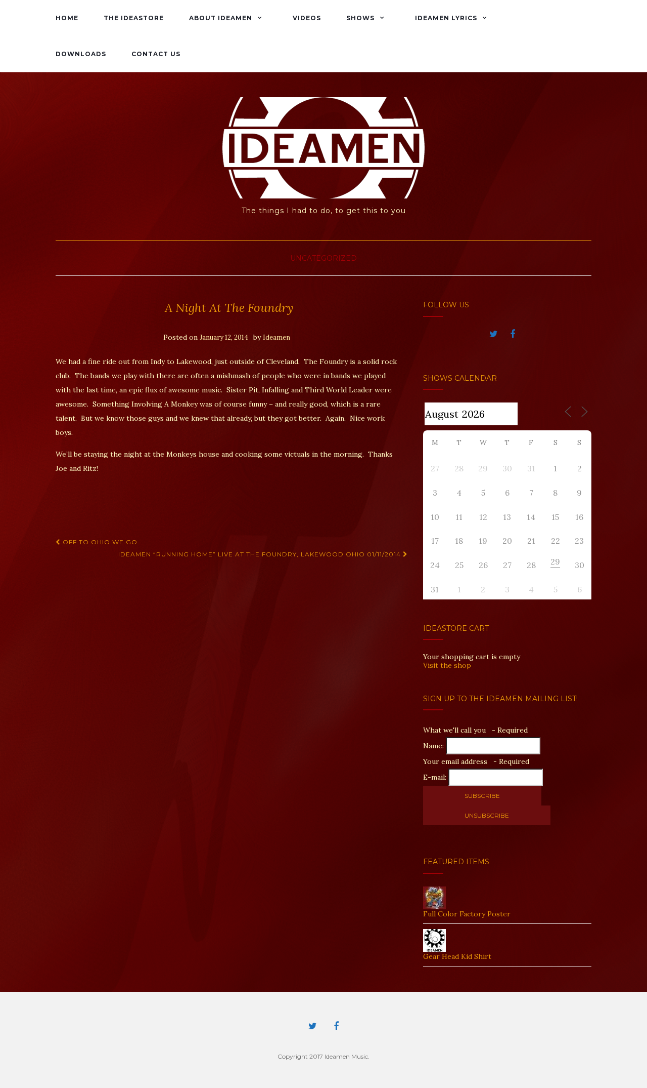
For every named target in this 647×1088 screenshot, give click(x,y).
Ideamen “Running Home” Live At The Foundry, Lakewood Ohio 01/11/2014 (260, 554)
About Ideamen (220, 18)
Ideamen (276, 337)
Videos (307, 18)
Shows (360, 18)
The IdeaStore (134, 18)
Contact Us (155, 54)
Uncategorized (323, 258)
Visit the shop (447, 665)
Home (67, 18)
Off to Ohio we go (99, 542)
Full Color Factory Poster (467, 913)
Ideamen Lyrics (446, 18)
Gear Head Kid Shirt (457, 956)
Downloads (81, 54)
